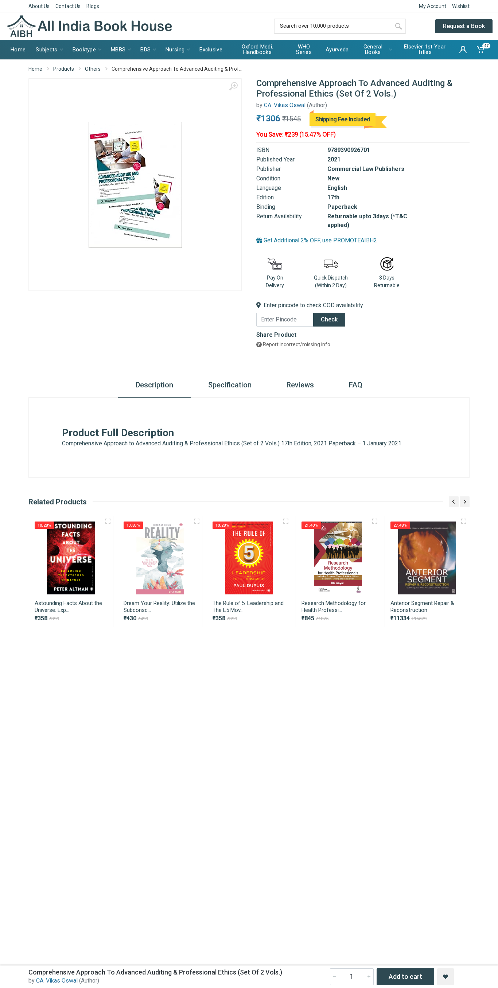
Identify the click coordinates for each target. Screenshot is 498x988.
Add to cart (405, 976)
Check (329, 319)
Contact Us (68, 6)
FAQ (355, 384)
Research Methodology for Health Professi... (333, 606)
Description (154, 384)
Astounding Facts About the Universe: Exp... (68, 606)
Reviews (300, 384)
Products (63, 69)
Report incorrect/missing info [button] (296, 344)
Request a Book (464, 26)
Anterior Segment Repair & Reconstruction (422, 606)
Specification (230, 384)
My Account (432, 6)
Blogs (92, 6)
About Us (39, 6)
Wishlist (461, 6)
